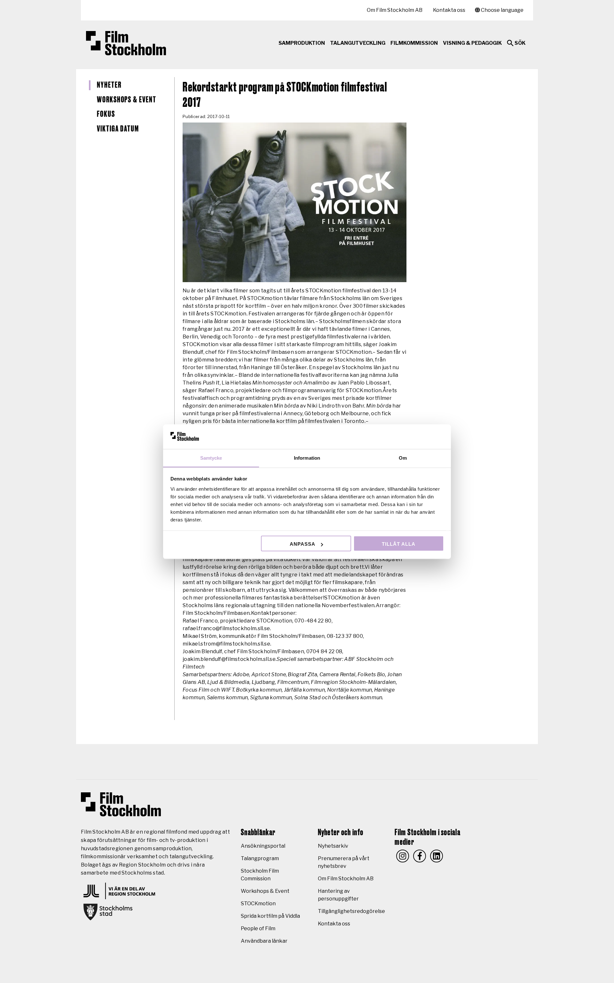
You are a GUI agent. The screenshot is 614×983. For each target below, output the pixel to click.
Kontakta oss (449, 10)
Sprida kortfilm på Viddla (270, 916)
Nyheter (109, 85)
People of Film (258, 928)
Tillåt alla (398, 544)
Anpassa (302, 544)
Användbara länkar (264, 941)
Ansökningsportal (263, 846)
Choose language (501, 10)
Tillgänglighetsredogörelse (351, 911)
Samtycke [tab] (211, 457)
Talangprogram (260, 858)
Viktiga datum (118, 129)
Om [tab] (403, 457)
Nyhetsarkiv (333, 846)
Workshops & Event (126, 100)
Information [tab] (307, 457)
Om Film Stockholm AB (394, 10)
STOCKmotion (258, 903)
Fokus (106, 114)
